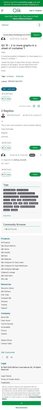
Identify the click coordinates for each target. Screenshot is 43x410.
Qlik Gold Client (7, 276)
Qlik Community (8, 352)
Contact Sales (6, 343)
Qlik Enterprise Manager (10, 269)
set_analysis (34, 203)
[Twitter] (2, 357)
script (13, 200)
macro (16, 207)
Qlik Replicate (6, 259)
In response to (13, 160)
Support (4, 308)
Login (30, 2)
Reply (35, 98)
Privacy (4, 330)
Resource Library (7, 288)
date (15, 203)
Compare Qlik (6, 298)
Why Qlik (4, 279)
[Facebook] (11, 357)
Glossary (4, 301)
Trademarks (5, 383)
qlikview (6, 200)
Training (4, 305)
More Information (21, 407)
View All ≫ (7, 216)
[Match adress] (38, 106)
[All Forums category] (4, 229)
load (20, 203)
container (10, 76)
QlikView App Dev (15, 81)
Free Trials (5, 295)
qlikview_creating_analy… (29, 197)
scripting (14, 210)
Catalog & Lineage (8, 272)
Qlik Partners (6, 291)
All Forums (12, 229)
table (25, 203)
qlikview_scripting (10, 193)
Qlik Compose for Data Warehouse (14, 266)
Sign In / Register (35, 10)
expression (8, 203)
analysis (6, 210)
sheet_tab (19, 76)
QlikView (5, 25)
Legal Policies (6, 376)
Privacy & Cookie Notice (10, 379)
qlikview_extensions (28, 207)
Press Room (5, 320)
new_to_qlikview (9, 190)
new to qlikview (22, 190)
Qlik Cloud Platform (8, 246)
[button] (40, 38)
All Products (5, 242)
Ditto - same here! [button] (9, 89)
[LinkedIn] (7, 357)
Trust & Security (7, 324)
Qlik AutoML (5, 252)
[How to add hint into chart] (35, 106)
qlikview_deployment (11, 197)
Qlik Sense (5, 249)
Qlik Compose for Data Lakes (12, 262)
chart (19, 200)
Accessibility (5, 327)
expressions (8, 207)
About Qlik (5, 317)
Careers (4, 334)
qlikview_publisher (29, 200)
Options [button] (39, 25)
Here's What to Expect (22, 19)
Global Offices (6, 340)
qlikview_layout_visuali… (26, 193)
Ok (21, 403)
